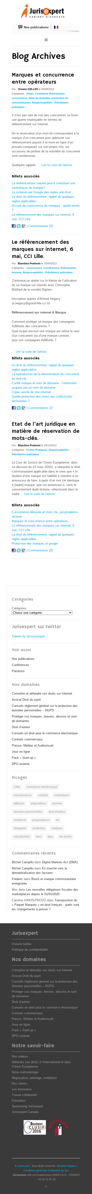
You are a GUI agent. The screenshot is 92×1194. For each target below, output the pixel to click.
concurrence (19, 98)
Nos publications (23, 659)
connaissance (23, 795)
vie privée (65, 836)
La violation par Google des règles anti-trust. (42, 192)
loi (57, 820)
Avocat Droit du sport (26, 699)
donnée (57, 803)
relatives (56, 828)
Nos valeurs (20, 1056)
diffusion (19, 803)
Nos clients (19, 1083)
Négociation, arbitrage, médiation (34, 1078)
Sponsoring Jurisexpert (27, 1106)
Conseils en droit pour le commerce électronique (45, 733)
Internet (16, 272)
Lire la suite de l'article (57, 165)
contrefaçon (61, 795)
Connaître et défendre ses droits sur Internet (42, 693)
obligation (20, 828)
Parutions (18, 671)
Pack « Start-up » (24, 758)
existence (20, 820)
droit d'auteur (57, 811)
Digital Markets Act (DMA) (60, 862)
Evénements (68, 267)
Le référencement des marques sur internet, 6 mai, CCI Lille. (42, 249)
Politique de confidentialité (30, 949)
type (50, 836)
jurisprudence (41, 820)
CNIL (17, 787)
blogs (29, 93)
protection (39, 828)
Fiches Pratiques (36, 449)
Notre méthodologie (25, 1072)
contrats (43, 795)
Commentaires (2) (40, 408)
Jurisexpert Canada (25, 1112)
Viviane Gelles (22, 944)
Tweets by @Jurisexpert (28, 636)
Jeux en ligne (21, 751)
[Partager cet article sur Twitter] (19, 227)
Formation (18, 1100)
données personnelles (28, 811)
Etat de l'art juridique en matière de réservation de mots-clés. (45, 431)
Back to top (46, 1186)
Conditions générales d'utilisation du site (46, 1170)
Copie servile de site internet (31, 392)
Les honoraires (22, 1089)
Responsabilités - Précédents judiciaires (48, 272)
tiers (39, 836)
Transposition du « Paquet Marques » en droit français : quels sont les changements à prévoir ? (45, 904)
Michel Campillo (22, 862)
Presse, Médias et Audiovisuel (32, 745)
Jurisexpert (23, 1165)
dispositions (38, 803)
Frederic (17, 879)
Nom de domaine (39, 98)
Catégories (19, 608)
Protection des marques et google (35, 543)
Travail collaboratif (24, 1095)
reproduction (22, 836)
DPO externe (20, 764)
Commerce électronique (50, 93)
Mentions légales (66, 1165)
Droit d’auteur (21, 727)
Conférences (51, 267)
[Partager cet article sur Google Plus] (23, 227)
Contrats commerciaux (27, 739)
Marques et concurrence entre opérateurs (43, 79)
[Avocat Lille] (46, 12)
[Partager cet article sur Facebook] (14, 227)
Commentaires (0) (40, 226)
